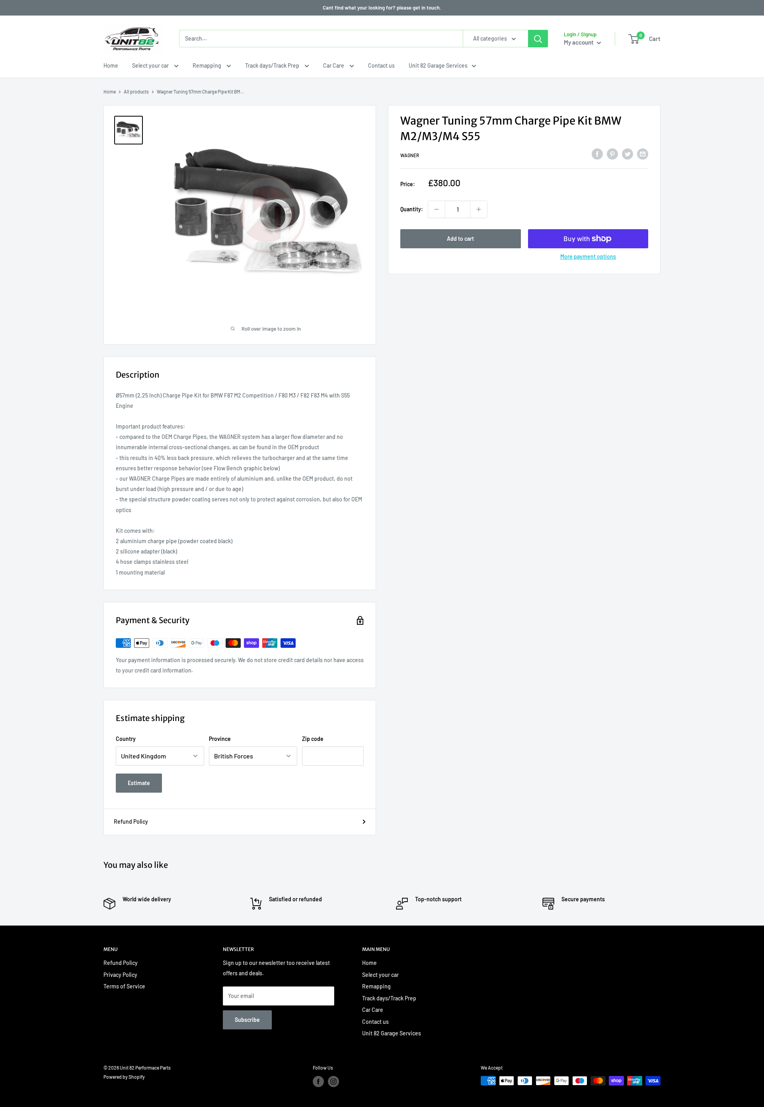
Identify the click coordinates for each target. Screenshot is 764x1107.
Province (220, 738)
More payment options (588, 256)
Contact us (381, 65)
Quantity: (411, 209)
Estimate (139, 783)
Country (126, 738)
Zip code (313, 738)
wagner (409, 155)
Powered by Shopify (124, 1077)
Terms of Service (124, 986)
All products (136, 91)
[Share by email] (642, 154)
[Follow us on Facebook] (318, 1081)
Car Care (334, 65)
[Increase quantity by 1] (478, 209)
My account (579, 42)
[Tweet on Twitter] (627, 154)
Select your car (151, 65)
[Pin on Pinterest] (612, 154)
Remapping (207, 65)
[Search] (538, 38)
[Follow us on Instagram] (333, 1081)
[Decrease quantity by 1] (436, 209)
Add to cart (460, 238)
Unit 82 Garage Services (438, 65)
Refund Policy (131, 821)
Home (110, 65)
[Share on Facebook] (597, 154)
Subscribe (247, 1019)
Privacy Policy (120, 974)
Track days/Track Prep (272, 65)
